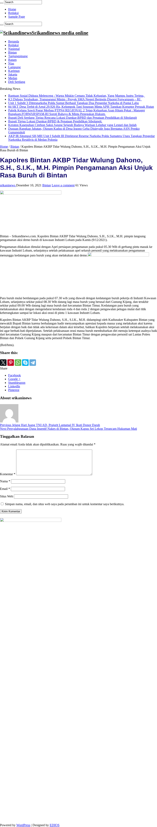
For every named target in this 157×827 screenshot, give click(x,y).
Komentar (7, 474)
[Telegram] (32, 362)
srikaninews (8, 185)
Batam (12, 60)
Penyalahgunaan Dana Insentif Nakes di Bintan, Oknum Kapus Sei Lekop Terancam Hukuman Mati (68, 428)
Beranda (13, 41)
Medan (12, 78)
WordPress (23, 825)
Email (5, 488)
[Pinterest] (10, 362)
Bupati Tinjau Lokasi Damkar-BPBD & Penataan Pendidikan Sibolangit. (55, 121)
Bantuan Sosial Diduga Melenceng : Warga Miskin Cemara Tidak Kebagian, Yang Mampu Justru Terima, (76, 95)
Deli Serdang (16, 82)
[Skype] (25, 362)
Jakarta (12, 74)
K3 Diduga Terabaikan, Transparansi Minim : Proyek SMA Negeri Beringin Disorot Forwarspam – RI (75, 99)
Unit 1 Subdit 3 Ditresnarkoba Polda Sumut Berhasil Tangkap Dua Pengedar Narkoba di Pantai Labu (73, 103)
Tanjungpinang (18, 56)
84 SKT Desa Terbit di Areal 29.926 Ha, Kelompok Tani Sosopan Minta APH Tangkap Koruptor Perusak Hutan (81, 106)
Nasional (14, 49)
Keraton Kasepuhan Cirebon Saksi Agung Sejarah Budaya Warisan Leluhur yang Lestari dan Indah (72, 125)
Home (12, 9)
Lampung (14, 67)
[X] (3, 362)
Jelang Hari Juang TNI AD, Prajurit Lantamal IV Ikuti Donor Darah (50, 425)
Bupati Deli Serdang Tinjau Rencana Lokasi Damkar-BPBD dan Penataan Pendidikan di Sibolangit (72, 117)
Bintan (12, 52)
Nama (5, 481)
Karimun (14, 71)
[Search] (1, 3)
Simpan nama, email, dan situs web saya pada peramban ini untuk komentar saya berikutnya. (64, 504)
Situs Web (6, 496)
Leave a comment (63, 185)
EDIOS (54, 825)
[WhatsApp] (18, 362)
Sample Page (16, 16)
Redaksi (13, 13)
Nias (11, 63)
